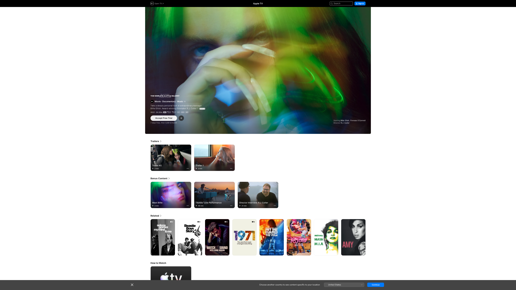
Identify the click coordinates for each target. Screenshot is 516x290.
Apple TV (258, 3)
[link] (156, 141)
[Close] (132, 285)
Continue (376, 285)
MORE (202, 109)
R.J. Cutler (345, 123)
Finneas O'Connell (358, 120)
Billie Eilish (345, 120)
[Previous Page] (148, 237)
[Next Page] (368, 237)
